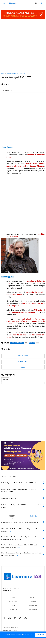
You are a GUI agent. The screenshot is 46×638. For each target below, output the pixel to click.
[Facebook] (20, 618)
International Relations (12, 73)
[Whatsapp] (4, 618)
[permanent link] (11, 90)
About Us (33, 597)
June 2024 (22, 73)
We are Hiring (33, 605)
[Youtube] (9, 618)
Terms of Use (13, 609)
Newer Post (23, 356)
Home (2, 73)
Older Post (23, 361)
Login (13, 605)
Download (33, 601)
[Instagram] (15, 618)
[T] (25, 618)
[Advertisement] (23, 46)
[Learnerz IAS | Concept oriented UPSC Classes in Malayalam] (13, 4)
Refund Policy (33, 609)
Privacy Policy (13, 601)
